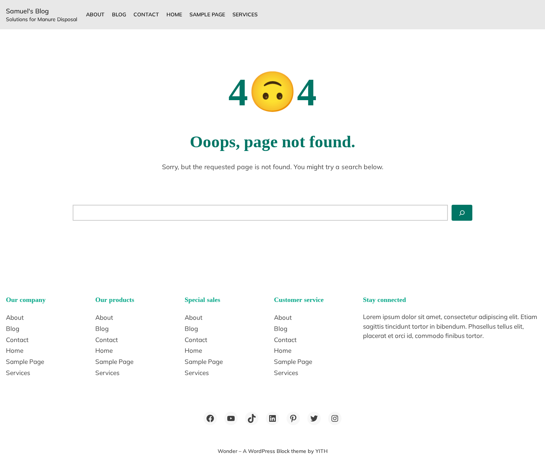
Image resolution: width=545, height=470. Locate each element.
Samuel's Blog (27, 11)
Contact (146, 14)
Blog (119, 14)
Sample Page (207, 14)
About (95, 14)
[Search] (462, 212)
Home (174, 14)
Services (245, 14)
